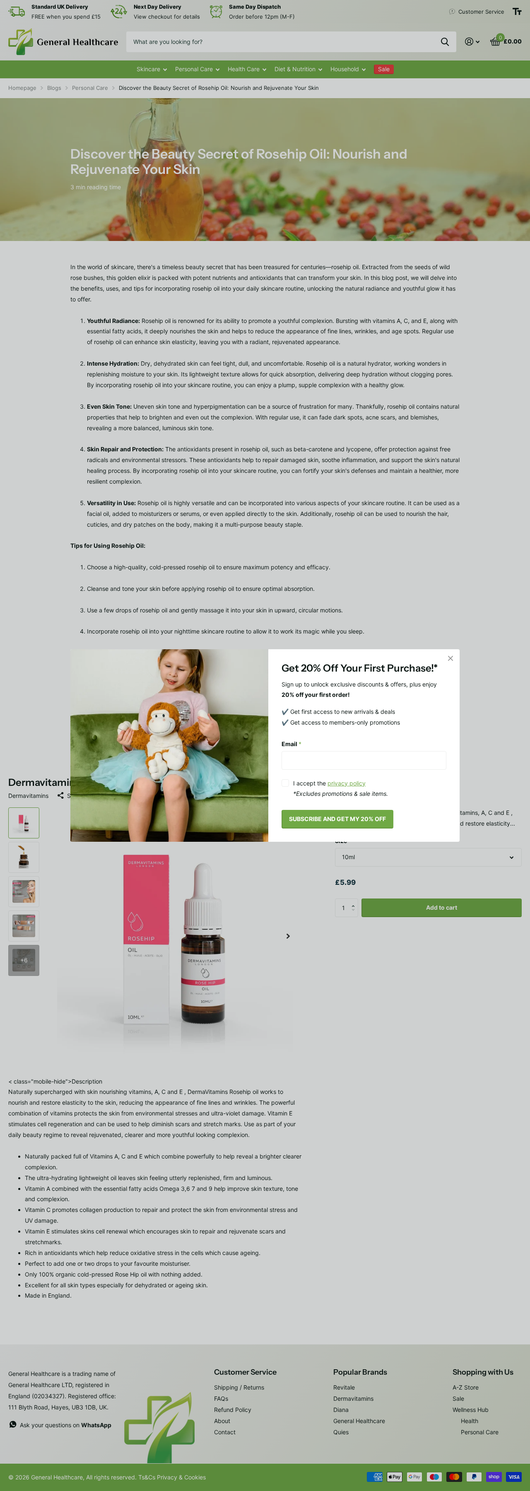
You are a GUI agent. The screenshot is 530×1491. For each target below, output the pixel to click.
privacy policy (347, 783)
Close (450, 658)
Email (291, 743)
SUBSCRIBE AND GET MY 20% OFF (337, 818)
